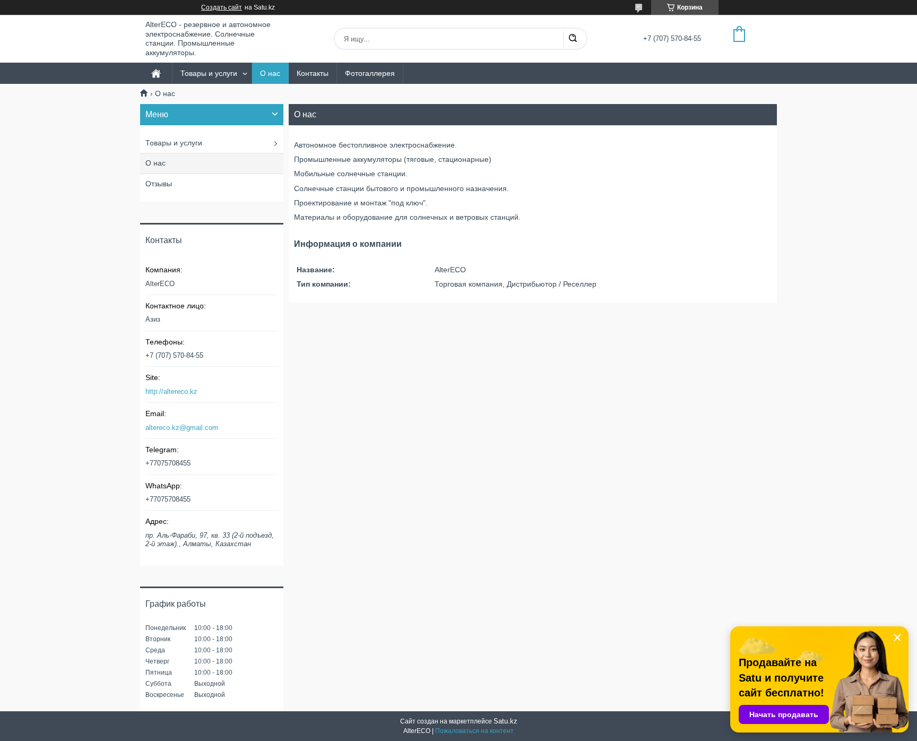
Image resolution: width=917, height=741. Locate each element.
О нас (270, 73)
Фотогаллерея (370, 73)
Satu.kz (505, 721)
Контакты (312, 73)
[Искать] (572, 38)
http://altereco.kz (171, 391)
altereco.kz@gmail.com (181, 428)
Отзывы (158, 183)
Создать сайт (221, 7)
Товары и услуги (208, 73)
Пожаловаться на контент (474, 731)
